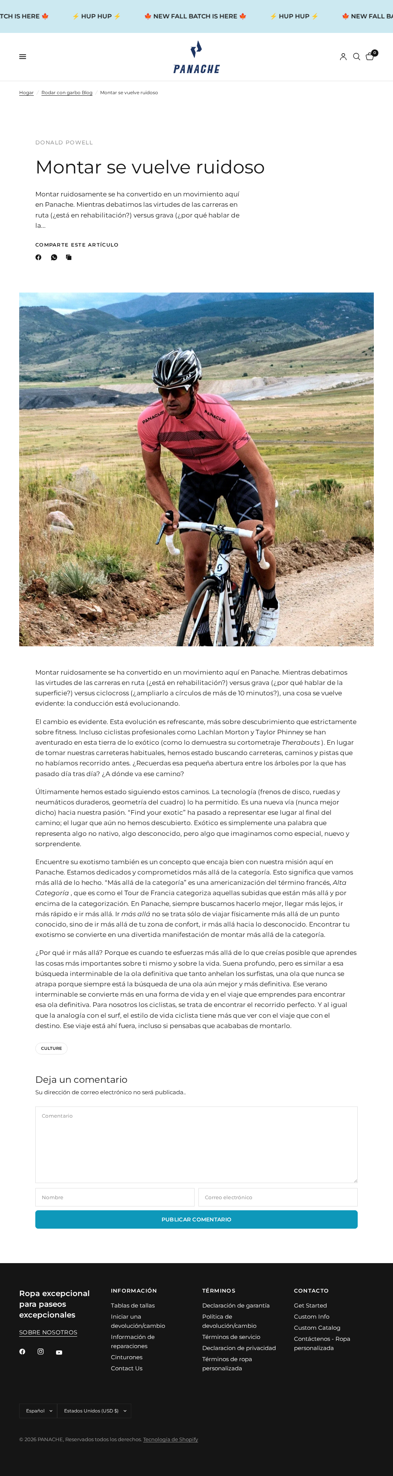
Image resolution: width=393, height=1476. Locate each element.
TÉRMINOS (219, 1290)
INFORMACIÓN (134, 1290)
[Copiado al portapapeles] (70, 257)
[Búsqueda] (356, 57)
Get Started (310, 1305)
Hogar (26, 92)
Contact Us (126, 1368)
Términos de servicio (231, 1336)
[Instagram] (46, 1351)
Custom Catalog (317, 1327)
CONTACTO (311, 1290)
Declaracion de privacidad (239, 1348)
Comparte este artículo (77, 244)
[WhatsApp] (55, 257)
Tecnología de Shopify (170, 1439)
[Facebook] (40, 257)
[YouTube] (64, 1352)
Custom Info (311, 1316)
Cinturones (126, 1357)
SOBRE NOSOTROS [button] (48, 1332)
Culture (51, 1048)
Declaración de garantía (236, 1305)
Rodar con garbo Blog (66, 92)
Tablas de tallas (133, 1305)
